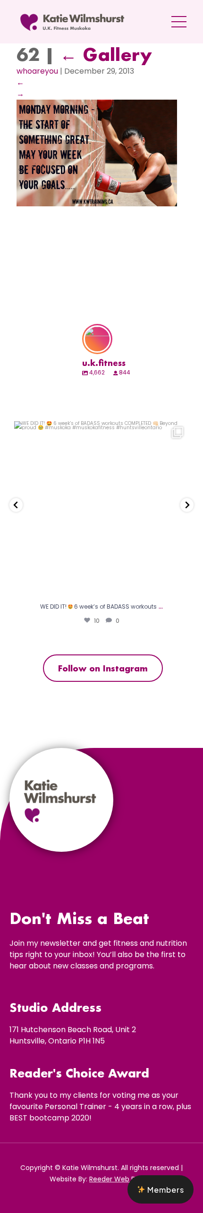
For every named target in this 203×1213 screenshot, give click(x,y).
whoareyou (37, 71)
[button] (160, 1189)
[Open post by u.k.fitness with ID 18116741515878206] (101, 508)
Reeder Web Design (121, 1179)
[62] (97, 203)
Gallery (106, 54)
